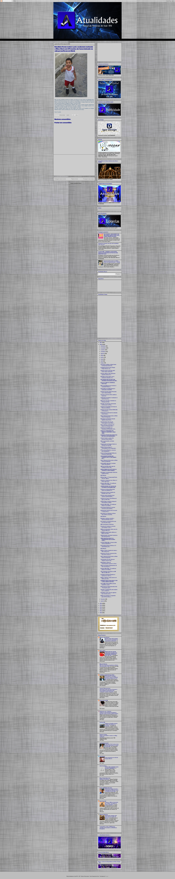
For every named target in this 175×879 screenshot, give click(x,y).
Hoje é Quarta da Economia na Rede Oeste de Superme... (109, 416)
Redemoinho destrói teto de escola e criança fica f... (109, 511)
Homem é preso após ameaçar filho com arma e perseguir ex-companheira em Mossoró (111, 639)
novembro (103, 347)
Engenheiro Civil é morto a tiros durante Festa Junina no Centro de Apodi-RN (112, 745)
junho (102, 357)
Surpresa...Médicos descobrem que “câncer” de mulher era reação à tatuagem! (111, 803)
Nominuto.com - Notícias (105, 711)
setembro (103, 351)
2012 (101, 608)
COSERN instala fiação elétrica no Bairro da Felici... (108, 533)
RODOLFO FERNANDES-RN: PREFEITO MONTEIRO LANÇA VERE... (108, 432)
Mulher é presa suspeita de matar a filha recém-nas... (109, 551)
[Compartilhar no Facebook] (76, 115)
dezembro (103, 346)
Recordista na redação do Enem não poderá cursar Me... (108, 514)
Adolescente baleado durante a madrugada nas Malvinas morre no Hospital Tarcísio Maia (111, 790)
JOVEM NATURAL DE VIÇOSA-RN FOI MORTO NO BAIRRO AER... (108, 487)
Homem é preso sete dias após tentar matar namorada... (108, 371)
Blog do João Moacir (104, 637)
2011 (101, 610)
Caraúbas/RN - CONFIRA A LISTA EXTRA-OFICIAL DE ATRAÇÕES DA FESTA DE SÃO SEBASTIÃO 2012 (108, 253)
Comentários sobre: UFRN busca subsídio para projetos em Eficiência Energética (108, 827)
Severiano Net (103, 801)
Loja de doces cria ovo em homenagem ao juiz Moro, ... (108, 422)
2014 (101, 605)
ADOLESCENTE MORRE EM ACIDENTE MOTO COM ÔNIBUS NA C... (108, 457)
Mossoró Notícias (104, 814)
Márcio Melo (102, 650)
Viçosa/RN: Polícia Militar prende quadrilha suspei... (108, 584)
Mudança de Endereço (104, 779)
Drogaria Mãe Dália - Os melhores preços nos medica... (108, 484)
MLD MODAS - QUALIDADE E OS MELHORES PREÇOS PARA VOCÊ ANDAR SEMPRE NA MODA (111, 235)
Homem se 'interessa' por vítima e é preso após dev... (109, 481)
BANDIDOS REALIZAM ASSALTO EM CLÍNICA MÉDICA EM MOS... (109, 581)
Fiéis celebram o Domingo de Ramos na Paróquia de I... (107, 425)
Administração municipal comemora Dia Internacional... (109, 536)
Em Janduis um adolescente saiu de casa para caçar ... (108, 522)
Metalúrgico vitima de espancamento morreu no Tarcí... (109, 563)
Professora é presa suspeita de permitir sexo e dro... (108, 493)
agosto (102, 353)
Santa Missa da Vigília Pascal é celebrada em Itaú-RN (108, 389)
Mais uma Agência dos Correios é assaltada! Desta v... (108, 386)
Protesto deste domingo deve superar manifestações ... (107, 496)
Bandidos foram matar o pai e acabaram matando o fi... (107, 377)
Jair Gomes (102, 756)
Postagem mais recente (60, 179)
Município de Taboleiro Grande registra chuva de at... (108, 419)
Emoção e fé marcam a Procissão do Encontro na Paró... (108, 404)
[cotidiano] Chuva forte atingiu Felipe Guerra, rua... (108, 368)
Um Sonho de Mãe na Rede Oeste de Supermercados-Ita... (108, 365)
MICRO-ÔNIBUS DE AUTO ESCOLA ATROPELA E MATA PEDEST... (109, 470)
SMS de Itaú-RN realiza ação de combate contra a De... (108, 467)
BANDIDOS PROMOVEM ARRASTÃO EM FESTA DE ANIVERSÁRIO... (109, 435)
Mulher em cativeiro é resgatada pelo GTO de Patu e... (108, 596)
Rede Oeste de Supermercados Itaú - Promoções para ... (109, 587)
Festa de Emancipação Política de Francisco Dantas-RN (108, 454)
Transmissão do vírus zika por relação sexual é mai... (108, 560)
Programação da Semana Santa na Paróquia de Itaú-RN (109, 445)
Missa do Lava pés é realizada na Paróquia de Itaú (108, 401)
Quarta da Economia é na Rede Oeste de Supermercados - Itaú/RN (112, 261)
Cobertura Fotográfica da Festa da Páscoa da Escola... (109, 407)
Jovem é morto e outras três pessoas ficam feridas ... (107, 438)
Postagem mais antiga (88, 179)
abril (102, 361)
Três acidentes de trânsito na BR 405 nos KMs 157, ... (108, 572)
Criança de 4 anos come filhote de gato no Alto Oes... (109, 499)
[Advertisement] (74, 165)
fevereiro (103, 599)
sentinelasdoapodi (104, 743)
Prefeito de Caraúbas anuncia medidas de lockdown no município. (111, 724)
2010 (101, 612)
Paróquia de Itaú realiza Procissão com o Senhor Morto (108, 392)
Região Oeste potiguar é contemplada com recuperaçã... (108, 448)
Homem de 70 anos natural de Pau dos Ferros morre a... (109, 554)
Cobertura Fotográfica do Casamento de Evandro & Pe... (108, 428)
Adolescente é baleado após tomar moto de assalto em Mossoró (111, 817)
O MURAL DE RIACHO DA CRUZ (107, 675)
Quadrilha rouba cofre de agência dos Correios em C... (108, 593)
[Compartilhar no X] (75, 115)
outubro (103, 349)
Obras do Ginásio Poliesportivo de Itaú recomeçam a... (109, 566)
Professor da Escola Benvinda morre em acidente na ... (108, 490)
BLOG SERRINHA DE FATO (106, 787)
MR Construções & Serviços (107, 524)
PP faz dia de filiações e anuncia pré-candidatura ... (108, 451)
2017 (101, 342)
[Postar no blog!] (73, 115)
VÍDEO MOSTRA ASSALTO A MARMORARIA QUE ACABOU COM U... (108, 539)
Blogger (106, 876)
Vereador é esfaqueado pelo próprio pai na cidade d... (109, 590)
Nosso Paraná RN (104, 700)
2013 (101, 607)
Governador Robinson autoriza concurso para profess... (108, 508)
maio (102, 359)
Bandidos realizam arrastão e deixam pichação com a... (107, 519)
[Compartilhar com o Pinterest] (77, 115)
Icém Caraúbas (103, 765)
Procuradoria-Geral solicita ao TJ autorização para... (108, 546)
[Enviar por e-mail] (72, 115)
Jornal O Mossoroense (105, 688)
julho (102, 355)
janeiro (102, 601)
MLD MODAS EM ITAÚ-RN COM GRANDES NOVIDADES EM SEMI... (109, 380)
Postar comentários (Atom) (76, 183)
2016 (101, 344)
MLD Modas (103, 475)
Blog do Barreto (103, 664)
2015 (101, 603)
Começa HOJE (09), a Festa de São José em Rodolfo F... (109, 543)
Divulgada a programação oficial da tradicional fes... (109, 473)
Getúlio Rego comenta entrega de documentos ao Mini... (108, 502)
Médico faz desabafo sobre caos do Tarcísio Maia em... (109, 530)
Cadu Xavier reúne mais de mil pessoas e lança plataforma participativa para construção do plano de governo (108, 690)
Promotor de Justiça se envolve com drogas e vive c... (108, 527)
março (102, 362)
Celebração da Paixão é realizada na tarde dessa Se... (109, 398)
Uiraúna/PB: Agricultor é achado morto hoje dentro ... (108, 464)
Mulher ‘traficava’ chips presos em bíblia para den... (109, 578)
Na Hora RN (102, 722)
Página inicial (74, 179)
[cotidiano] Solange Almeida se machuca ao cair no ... (108, 575)
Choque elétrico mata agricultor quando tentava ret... (108, 374)
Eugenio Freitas (103, 734)
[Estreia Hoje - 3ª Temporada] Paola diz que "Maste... (109, 478)
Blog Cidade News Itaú (105, 778)
